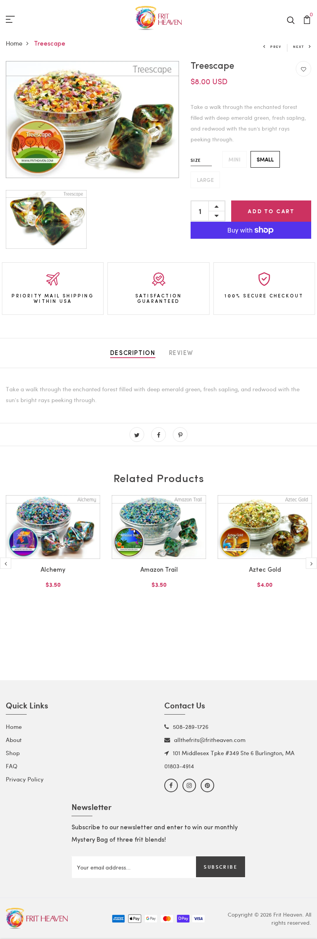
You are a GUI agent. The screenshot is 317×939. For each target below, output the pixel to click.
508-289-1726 (190, 726)
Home (14, 43)
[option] (53, 554)
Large (205, 180)
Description (132, 353)
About (14, 740)
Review (181, 353)
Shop (13, 753)
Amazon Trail (159, 570)
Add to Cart (271, 211)
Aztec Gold (265, 570)
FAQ (11, 766)
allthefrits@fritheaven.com (209, 740)
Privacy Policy (25, 779)
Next (298, 46)
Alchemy (53, 570)
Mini (234, 159)
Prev (275, 46)
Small (265, 159)
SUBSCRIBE (220, 866)
